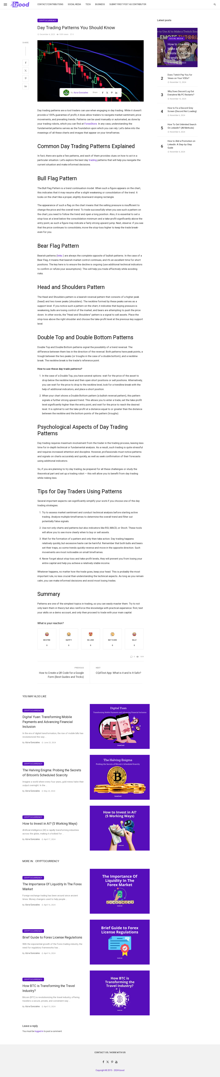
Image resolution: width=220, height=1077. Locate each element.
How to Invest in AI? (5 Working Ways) (49, 823)
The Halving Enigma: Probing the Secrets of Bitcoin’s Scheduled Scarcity (51, 772)
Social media (74, 4)
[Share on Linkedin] (25, 86)
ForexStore (90, 123)
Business (100, 4)
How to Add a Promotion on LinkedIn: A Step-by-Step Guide (181, 144)
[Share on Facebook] (25, 63)
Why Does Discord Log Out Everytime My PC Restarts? (181, 93)
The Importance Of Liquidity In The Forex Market (52, 886)
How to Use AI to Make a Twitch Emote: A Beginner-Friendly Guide (180, 51)
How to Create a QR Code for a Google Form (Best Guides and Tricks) (61, 674)
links (59, 255)
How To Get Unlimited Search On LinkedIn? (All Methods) (182, 126)
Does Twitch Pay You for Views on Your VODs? (180, 76)
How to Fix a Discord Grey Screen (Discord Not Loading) (182, 110)
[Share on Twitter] (25, 70)
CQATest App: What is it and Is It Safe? (118, 672)
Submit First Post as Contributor (127, 4)
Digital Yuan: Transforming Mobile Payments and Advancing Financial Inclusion (47, 722)
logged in (39, 1031)
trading (93, 160)
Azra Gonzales (81, 92)
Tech (88, 4)
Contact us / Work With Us (110, 1052)
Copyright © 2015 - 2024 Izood (110, 1070)
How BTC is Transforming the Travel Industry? (48, 988)
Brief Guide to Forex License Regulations (52, 937)
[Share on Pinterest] (25, 78)
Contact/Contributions (50, 4)
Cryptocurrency (47, 20)
